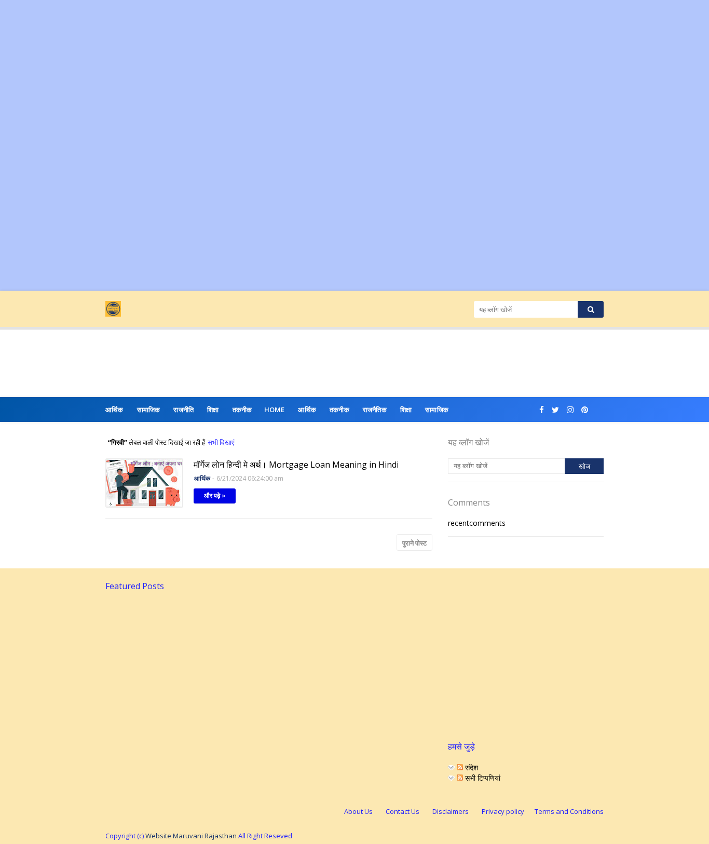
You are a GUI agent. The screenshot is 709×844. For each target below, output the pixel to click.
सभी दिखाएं (221, 442)
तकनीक (339, 409)
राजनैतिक (375, 409)
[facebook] (542, 410)
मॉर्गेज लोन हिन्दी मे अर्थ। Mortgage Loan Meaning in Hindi (296, 464)
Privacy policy (503, 811)
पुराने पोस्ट (414, 543)
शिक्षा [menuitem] (213, 409)
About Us (358, 811)
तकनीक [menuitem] (242, 409)
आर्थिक (307, 409)
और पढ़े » (214, 495)
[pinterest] (585, 410)
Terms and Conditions (569, 811)
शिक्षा (406, 409)
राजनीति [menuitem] (183, 409)
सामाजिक (436, 409)
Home (274, 409)
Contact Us (402, 811)
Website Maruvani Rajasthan (191, 835)
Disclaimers (450, 811)
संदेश (470, 767)
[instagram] (570, 410)
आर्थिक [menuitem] (114, 409)
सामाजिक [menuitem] (148, 409)
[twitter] (555, 410)
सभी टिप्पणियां (481, 778)
